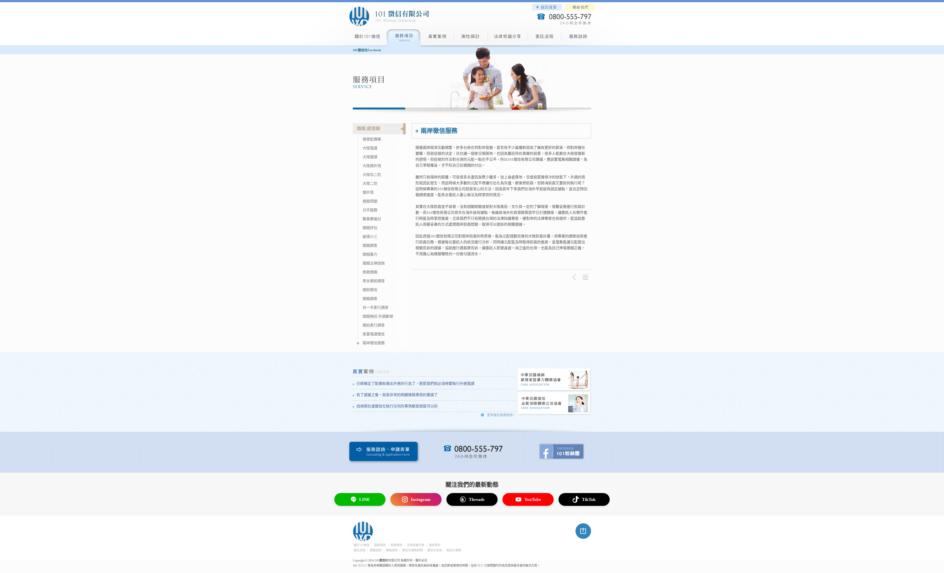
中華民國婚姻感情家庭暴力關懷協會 (554, 380)
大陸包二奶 (372, 175)
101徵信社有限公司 (389, 16)
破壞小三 (370, 237)
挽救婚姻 (370, 272)
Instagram (420, 499)
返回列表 (585, 277)
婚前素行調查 (374, 325)
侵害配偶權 (372, 139)
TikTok (589, 499)
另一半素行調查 (375, 308)
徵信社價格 (453, 550)
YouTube (532, 499)
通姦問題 (370, 201)
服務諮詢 (578, 38)
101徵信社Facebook (367, 50)
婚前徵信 (370, 290)
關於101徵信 (362, 545)
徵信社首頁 (434, 550)
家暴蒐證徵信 (374, 334)
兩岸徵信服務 (374, 343)
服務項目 (403, 38)
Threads (477, 499)
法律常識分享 (508, 38)
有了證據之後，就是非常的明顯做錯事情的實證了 (397, 395)
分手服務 (370, 210)
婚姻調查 (370, 246)
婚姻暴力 (370, 254)
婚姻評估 (370, 228)
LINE (364, 499)
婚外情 (368, 192)
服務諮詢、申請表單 (384, 453)
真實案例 (437, 38)
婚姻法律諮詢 (374, 263)
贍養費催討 (372, 219)
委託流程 (544, 38)
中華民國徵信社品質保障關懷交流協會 (554, 404)
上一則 (574, 277)
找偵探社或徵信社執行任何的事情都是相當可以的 (397, 406)
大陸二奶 (370, 184)
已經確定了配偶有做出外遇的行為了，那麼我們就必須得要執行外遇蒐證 (415, 384)
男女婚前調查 (374, 281)
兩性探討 (471, 38)
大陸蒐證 (370, 148)
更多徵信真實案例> (500, 415)
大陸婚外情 (372, 166)
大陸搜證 (370, 157)
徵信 (480, 565)
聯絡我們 (580, 7)
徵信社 (362, 565)
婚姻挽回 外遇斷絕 (378, 316)
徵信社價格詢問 (412, 550)
